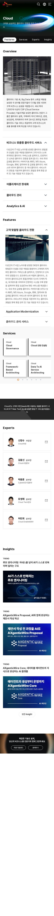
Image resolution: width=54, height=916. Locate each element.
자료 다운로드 (18, 748)
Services (21, 39)
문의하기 (36, 748)
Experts (33, 39)
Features (7, 39)
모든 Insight (27, 714)
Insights (46, 39)
